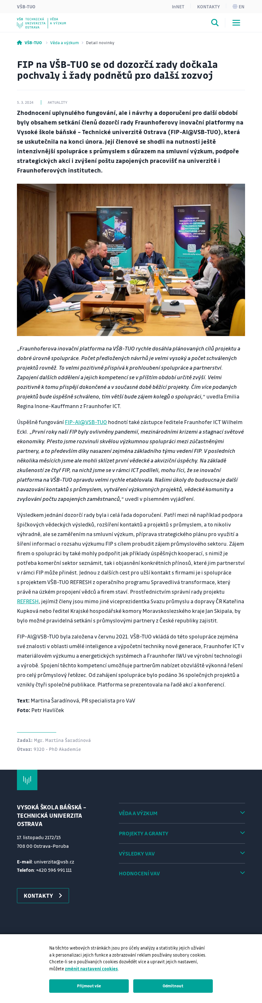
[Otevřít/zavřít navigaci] (236, 22)
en (241, 6)
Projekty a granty (143, 833)
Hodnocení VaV (139, 873)
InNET (178, 6)
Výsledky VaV (137, 853)
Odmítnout (173, 985)
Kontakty (208, 6)
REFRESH (28, 601)
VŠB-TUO (26, 6)
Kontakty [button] (38, 895)
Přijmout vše (89, 985)
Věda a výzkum (64, 42)
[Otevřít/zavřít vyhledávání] (215, 23)
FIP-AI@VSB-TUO (86, 422)
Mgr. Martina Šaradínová (62, 740)
